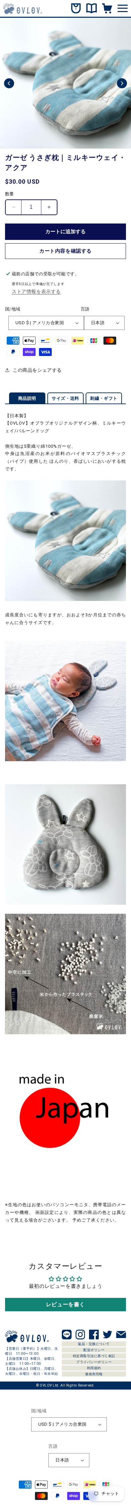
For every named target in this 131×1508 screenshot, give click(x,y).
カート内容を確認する (65, 251)
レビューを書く (65, 1304)
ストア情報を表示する (36, 291)
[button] (9, 83)
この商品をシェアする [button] (37, 370)
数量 (9, 193)
